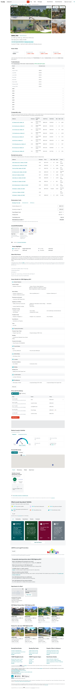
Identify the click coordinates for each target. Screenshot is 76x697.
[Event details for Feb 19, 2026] (63, 399)
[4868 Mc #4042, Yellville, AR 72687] (18, 611)
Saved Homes (50, 1)
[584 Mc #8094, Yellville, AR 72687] (31, 611)
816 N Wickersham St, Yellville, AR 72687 (20, 185)
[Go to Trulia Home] (3, 1)
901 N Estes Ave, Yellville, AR (18, 147)
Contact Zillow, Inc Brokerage (16, 673)
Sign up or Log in (67, 1)
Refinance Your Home (29, 41)
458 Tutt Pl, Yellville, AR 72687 (18, 174)
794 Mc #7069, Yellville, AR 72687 (19, 168)
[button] (28, 2)
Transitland (25, 665)
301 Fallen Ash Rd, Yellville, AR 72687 (19, 172)
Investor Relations (38, 680)
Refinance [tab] (32, 202)
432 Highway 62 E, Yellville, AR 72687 (19, 165)
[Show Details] (63, 68)
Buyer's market (22, 445)
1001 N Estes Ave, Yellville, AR (18, 151)
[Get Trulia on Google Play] (25, 676)
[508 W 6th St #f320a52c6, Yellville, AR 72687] (18, 592)
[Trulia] (12, 676)
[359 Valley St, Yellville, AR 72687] (58, 611)
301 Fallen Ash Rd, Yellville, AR (18, 122)
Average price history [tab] (22, 434)
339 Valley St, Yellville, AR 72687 (18, 195)
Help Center (33, 687)
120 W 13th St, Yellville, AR (17, 140)
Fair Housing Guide (25, 680)
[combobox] (17, 2)
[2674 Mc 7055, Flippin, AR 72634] (44, 611)
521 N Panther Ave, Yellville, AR (18, 126)
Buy (31, 1)
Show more (14, 417)
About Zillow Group (19, 680)
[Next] (64, 614)
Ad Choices (60, 680)
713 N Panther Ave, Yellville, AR (18, 133)
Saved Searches (58, 1)
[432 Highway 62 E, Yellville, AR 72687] (18, 631)
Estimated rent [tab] (25, 202)
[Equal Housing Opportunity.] (24, 687)
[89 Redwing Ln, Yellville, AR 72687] (58, 631)
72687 (29, 4)
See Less (14, 386)
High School (31, 469)
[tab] (15, 393)
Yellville (25, 4)
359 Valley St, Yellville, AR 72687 (18, 188)
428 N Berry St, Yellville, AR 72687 (19, 177)
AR (22, 4)
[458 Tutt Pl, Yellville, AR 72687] (31, 631)
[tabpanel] (38, 213)
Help (52, 680)
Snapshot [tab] (14, 434)
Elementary (19, 469)
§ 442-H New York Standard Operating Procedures (18, 670)
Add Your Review (38, 542)
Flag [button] (21, 537)
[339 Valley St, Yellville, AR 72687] (44, 631)
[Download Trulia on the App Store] (17, 676)
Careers (30, 680)
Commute (37, 519)
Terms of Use (43, 680)
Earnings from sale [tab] (16, 202)
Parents (31, 519)
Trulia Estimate (16, 63)
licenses (41, 668)
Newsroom (33, 680)
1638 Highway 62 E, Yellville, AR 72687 (19, 162)
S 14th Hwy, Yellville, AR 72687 (18, 192)
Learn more (53, 497)
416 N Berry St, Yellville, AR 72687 (19, 181)
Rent (35, 1)
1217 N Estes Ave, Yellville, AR (18, 129)
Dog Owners (25, 519)
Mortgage (40, 1)
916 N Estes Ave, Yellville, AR (18, 136)
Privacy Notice (56, 680)
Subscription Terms (48, 680)
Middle (25, 469)
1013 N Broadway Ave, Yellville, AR (19, 144)
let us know (46, 684)
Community (18, 519)
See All (14, 513)
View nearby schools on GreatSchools (20, 495)
